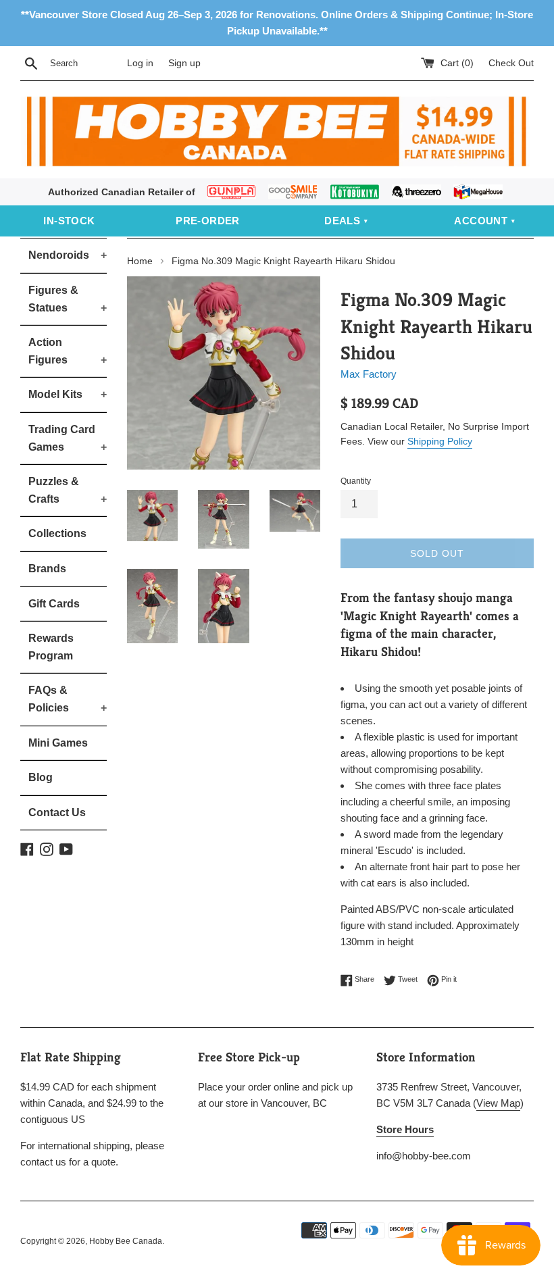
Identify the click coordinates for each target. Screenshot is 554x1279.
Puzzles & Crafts (67, 490)
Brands (47, 568)
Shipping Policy (439, 441)
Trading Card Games (67, 438)
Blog (40, 777)
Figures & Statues (67, 299)
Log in (140, 63)
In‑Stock (69, 220)
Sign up (184, 63)
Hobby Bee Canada (125, 1241)
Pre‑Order (208, 220)
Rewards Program (51, 646)
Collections (57, 533)
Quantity (356, 481)
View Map (498, 1103)
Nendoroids (67, 255)
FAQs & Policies (67, 698)
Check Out (511, 63)
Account (480, 220)
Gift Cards (54, 603)
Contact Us (57, 812)
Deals (342, 220)
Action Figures (67, 351)
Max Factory (369, 374)
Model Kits (67, 394)
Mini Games (58, 743)
